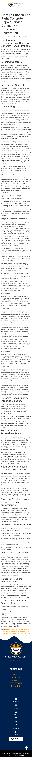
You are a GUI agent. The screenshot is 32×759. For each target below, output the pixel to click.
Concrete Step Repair (22, 635)
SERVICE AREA (16, 683)
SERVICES (16, 680)
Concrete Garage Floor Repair (12, 633)
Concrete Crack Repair (11, 629)
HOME (16, 675)
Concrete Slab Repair (10, 635)
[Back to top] (26, 748)
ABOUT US (16, 678)
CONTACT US (16, 686)
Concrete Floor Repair (10, 631)
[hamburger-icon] (29, 11)
